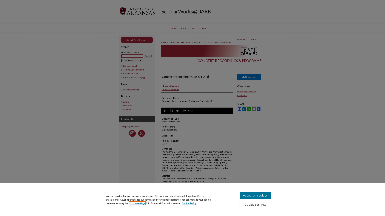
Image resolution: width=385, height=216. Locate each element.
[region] (192, 199)
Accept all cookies (255, 195)
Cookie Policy (189, 203)
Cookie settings (137, 203)
